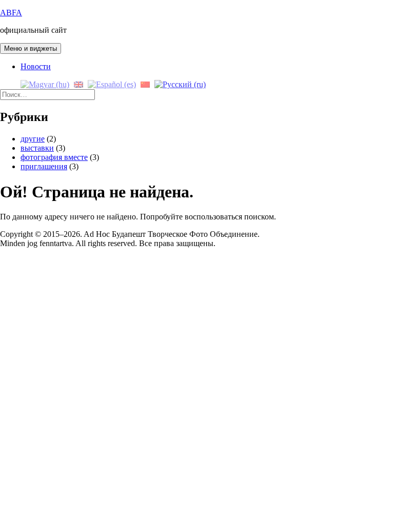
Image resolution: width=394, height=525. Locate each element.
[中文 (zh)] (145, 83)
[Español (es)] (112, 83)
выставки (37, 148)
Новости (36, 66)
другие (33, 138)
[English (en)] (78, 83)
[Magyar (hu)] (45, 83)
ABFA (11, 12)
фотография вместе (54, 157)
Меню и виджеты (30, 48)
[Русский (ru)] (180, 83)
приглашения (44, 166)
